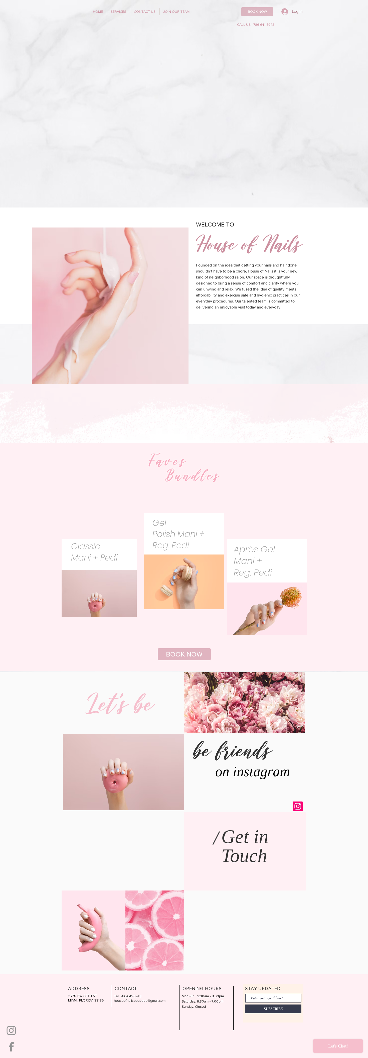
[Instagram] (298, 806)
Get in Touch (244, 846)
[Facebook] (11, 1046)
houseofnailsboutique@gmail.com (139, 1000)
